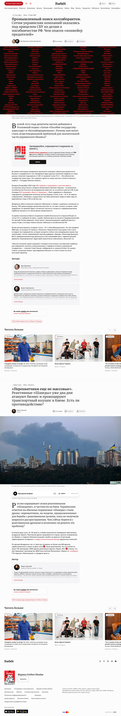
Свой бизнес (58, 8)
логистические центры (51, 539)
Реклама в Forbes (23, 698)
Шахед (19, 600)
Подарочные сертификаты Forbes (15, 701)
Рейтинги (95, 8)
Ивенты (19, 692)
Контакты (7, 689)
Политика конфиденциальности (15, 695)
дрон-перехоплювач (28, 600)
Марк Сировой (21, 410)
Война (67, 8)
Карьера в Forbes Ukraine (44, 689)
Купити (38, 162)
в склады (36, 539)
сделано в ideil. (111, 712)
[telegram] (112, 661)
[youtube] (116, 661)
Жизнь (78, 8)
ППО (13, 600)
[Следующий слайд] (115, 330)
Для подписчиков (11, 8)
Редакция (38, 695)
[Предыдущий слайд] (110, 608)
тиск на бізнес (30, 321)
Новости (22, 8)
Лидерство (86, 8)
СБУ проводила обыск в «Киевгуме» (33, 192)
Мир (72, 8)
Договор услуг (9, 692)
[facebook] (104, 661)
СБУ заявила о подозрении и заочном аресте (53, 185)
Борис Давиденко (35, 41)
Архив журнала (9, 698)
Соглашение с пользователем (24, 689)
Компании (31, 8)
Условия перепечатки (32, 692)
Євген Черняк (20, 321)
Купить (23, 679)
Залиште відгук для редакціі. (22, 313)
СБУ (13, 321)
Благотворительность (38, 698)
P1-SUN (38, 600)
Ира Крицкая (24, 41)
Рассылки (45, 692)
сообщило (74, 551)
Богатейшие (105, 8)
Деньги (39, 8)
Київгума (38, 321)
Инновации (47, 8)
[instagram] (108, 661)
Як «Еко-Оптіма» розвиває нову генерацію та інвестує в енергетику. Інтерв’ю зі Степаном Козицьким (25, 366)
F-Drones (44, 600)
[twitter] (100, 661)
